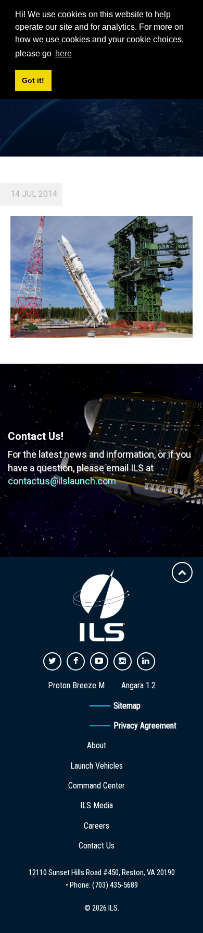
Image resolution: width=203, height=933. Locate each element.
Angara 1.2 (138, 685)
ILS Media (96, 805)
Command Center (96, 786)
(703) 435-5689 (115, 885)
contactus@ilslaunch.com (62, 480)
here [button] (63, 53)
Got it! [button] (33, 80)
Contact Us (97, 846)
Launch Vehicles (96, 766)
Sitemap (127, 706)
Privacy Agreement (144, 726)
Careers (96, 826)
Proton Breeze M (76, 685)
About (96, 745)
